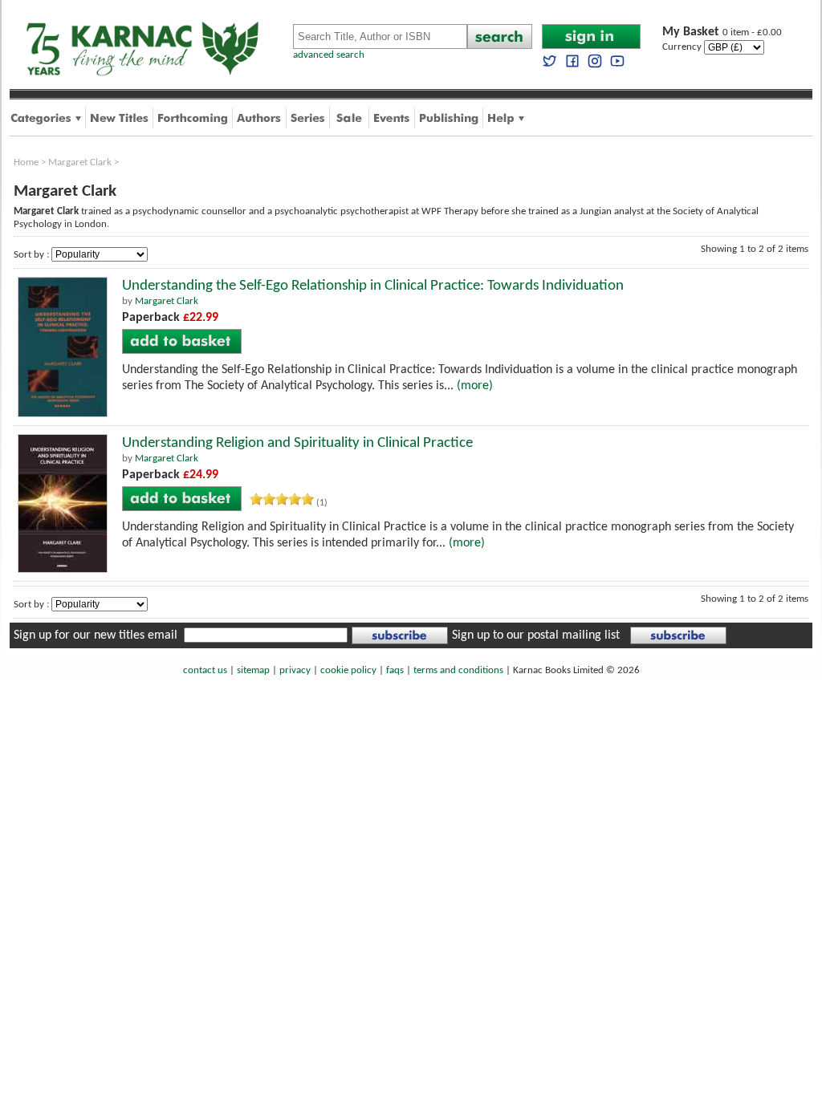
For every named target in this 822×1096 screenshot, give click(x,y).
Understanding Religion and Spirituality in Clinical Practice (297, 443)
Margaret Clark (80, 162)
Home (26, 162)
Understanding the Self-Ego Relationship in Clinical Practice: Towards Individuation (373, 286)
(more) (475, 386)
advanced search (328, 55)
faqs (395, 670)
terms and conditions (458, 670)
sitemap (253, 670)
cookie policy (348, 670)
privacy (295, 670)
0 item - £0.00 (722, 32)
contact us (205, 670)
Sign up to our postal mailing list (536, 635)
